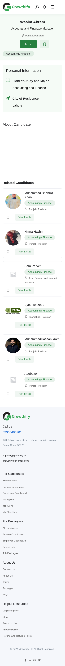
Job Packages (10, 553)
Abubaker (31, 373)
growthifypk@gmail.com (16, 460)
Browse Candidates (13, 487)
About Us (8, 575)
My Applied (9, 499)
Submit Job (9, 547)
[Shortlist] (44, 44)
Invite (28, 44)
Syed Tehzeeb (34, 304)
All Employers (10, 528)
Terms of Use (10, 623)
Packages (8, 588)
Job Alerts (8, 505)
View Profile (24, 217)
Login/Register (11, 610)
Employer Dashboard (14, 540)
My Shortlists (10, 512)
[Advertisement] (33, 152)
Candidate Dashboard (15, 493)
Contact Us (9, 569)
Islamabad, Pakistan (40, 316)
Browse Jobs (10, 480)
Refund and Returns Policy (17, 635)
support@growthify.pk (14, 455)
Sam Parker (32, 266)
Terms (6, 582)
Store (5, 617)
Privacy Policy (10, 629)
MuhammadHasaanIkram (41, 339)
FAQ (5, 594)
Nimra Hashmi (34, 231)
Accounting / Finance (18, 53)
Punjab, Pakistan (34, 35)
